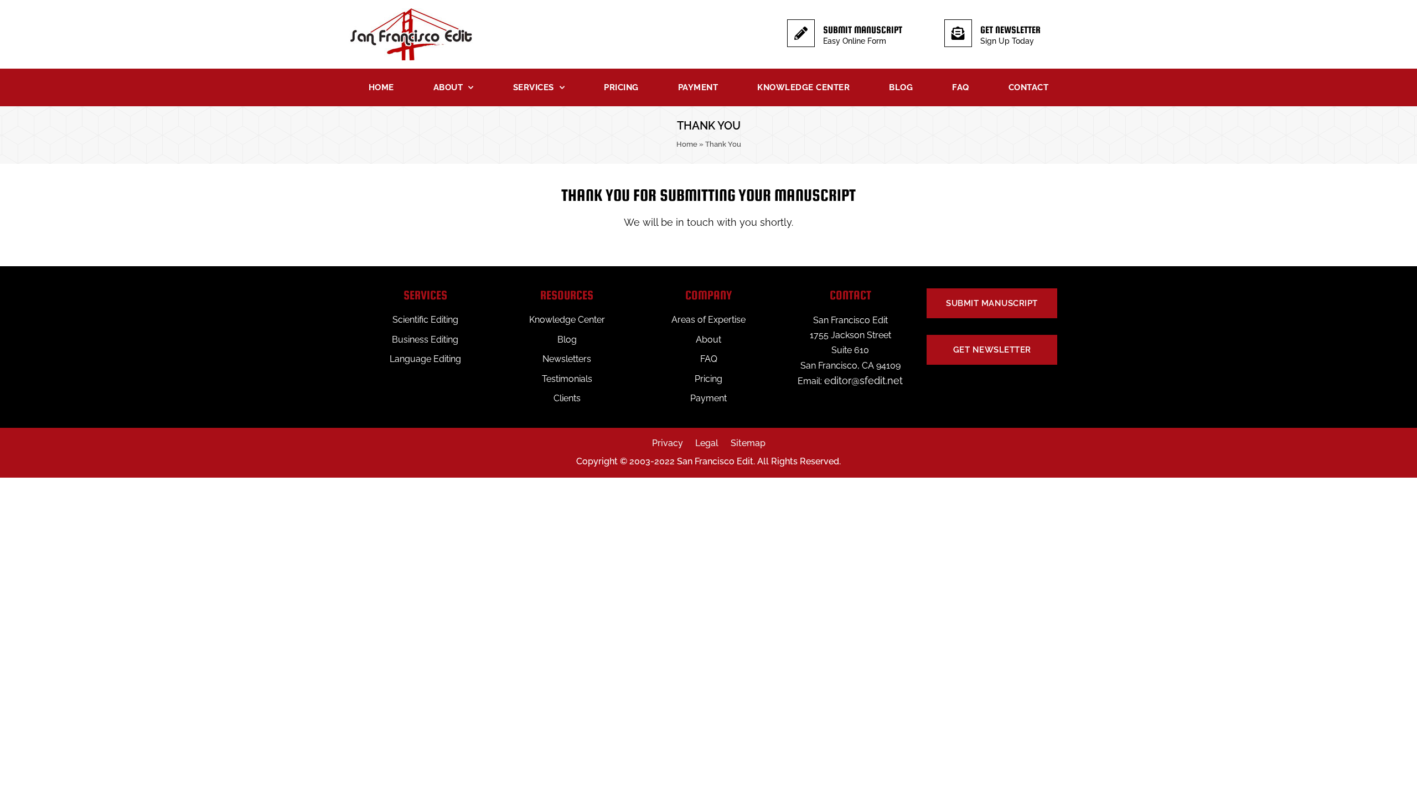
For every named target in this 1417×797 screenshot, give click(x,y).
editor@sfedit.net (863, 380)
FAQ (960, 87)
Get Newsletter (1010, 29)
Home (381, 87)
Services (533, 87)
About (448, 87)
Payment (698, 87)
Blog (901, 87)
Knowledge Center (803, 87)
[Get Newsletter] (958, 33)
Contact (1029, 87)
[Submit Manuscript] (801, 33)
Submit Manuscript (862, 29)
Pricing (621, 87)
